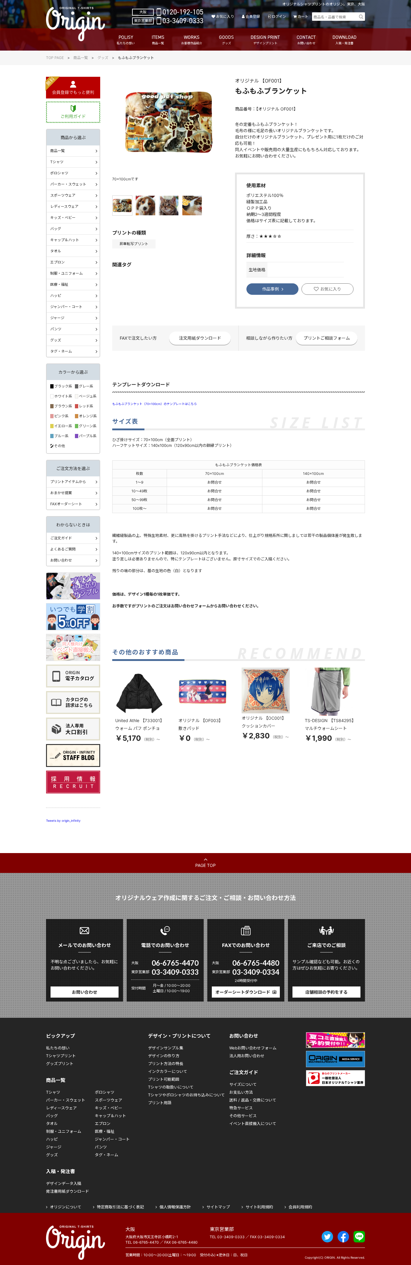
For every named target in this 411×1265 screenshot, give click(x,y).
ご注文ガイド (61, 538)
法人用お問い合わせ (246, 1055)
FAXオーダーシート (66, 504)
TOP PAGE (55, 57)
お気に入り (225, 16)
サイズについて (243, 1084)
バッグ (55, 228)
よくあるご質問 (63, 549)
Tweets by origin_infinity (63, 820)
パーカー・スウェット (68, 184)
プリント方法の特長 (165, 1063)
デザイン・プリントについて (179, 1036)
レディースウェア (64, 206)
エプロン (57, 262)
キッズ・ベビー (63, 217)
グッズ (102, 57)
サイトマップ (218, 1206)
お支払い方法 (241, 1092)
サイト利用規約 (259, 1206)
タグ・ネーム (61, 351)
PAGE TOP (205, 865)
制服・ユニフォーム (66, 273)
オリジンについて (65, 1206)
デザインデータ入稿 (63, 1183)
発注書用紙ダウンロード (67, 1191)
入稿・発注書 (60, 1171)
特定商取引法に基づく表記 (120, 1206)
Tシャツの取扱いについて (170, 1087)
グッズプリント (59, 1063)
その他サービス (243, 1115)
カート (303, 16)
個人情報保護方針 (175, 1206)
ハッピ (55, 295)
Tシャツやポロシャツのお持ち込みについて (186, 1094)
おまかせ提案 (61, 493)
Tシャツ (56, 162)
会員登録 (253, 16)
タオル (55, 251)
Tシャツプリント (61, 1055)
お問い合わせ (61, 560)
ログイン (279, 16)
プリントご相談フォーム (327, 338)
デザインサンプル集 (165, 1047)
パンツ (55, 329)
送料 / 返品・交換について (252, 1100)
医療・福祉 (59, 284)
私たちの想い (58, 1047)
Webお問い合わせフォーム (253, 1047)
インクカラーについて (167, 1071)
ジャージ (57, 318)
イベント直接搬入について (252, 1123)
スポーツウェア (63, 195)
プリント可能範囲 (163, 1079)
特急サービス (241, 1107)
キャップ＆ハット (64, 240)
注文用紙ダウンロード (200, 338)
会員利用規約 (300, 1206)
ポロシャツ (59, 173)
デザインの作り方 (163, 1055)
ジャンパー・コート (66, 306)
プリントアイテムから (68, 481)
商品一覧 (80, 57)
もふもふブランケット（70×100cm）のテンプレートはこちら (154, 404)
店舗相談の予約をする (326, 992)
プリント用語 (160, 1102)
